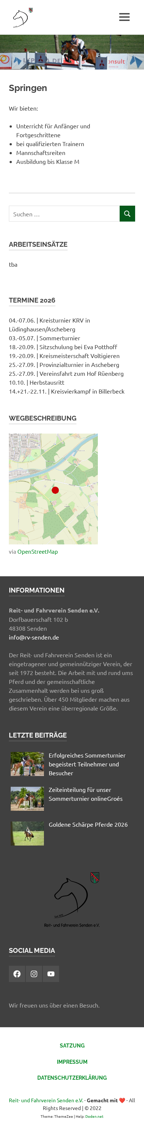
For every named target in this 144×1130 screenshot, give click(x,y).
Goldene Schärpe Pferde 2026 (88, 824)
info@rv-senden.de (34, 637)
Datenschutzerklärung (72, 1078)
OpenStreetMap (37, 551)
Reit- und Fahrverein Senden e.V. (46, 1100)
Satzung (72, 1046)
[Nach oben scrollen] (131, 1117)
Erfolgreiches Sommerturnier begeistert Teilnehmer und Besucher (87, 763)
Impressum (72, 1062)
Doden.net (94, 1116)
